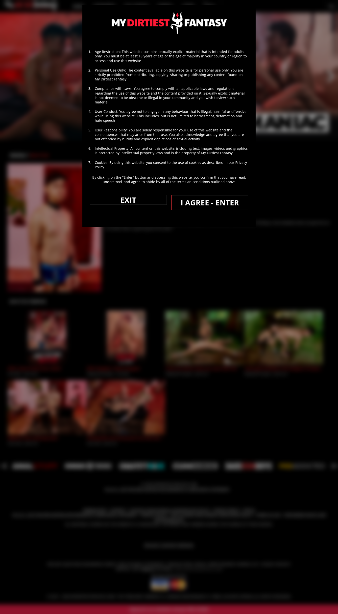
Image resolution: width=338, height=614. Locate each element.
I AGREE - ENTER (210, 202)
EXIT (128, 200)
